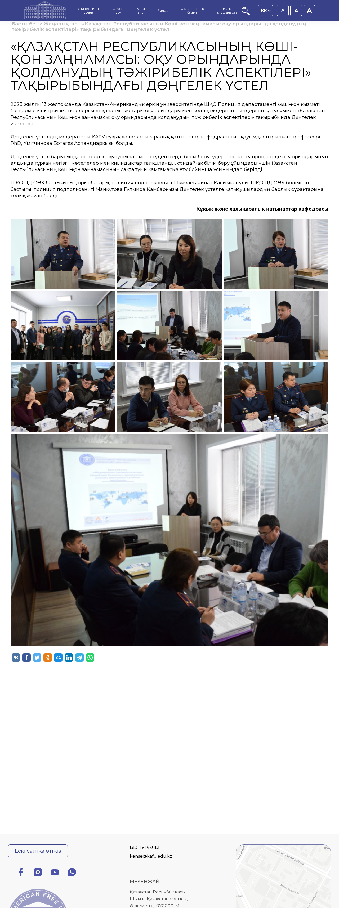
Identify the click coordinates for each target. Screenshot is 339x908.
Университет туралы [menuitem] (88, 10)
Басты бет (25, 24)
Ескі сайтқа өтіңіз (38, 851)
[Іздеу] (246, 13)
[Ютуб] (55, 873)
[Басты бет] (45, 10)
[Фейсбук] (20, 873)
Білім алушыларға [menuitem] (227, 10)
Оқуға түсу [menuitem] (118, 10)
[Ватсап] (72, 873)
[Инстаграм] (38, 873)
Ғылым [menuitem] (163, 10)
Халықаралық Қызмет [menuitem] (192, 10)
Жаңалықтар (61, 24)
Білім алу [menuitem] (140, 10)
